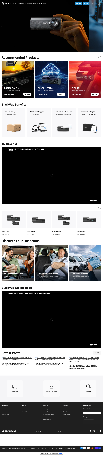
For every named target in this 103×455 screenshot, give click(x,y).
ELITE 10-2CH (31, 232)
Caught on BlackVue (47, 419)
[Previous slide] (99, 57)
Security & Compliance (70, 448)
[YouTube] (100, 431)
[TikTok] (97, 431)
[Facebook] (91, 431)
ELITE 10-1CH (56, 232)
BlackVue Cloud (5, 414)
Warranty (65, 411)
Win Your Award (46, 417)
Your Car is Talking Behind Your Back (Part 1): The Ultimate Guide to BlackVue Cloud (49, 364)
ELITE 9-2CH (81, 232)
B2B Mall (78, 3)
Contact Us (24, 411)
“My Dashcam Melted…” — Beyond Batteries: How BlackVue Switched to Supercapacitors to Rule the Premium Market (83, 366)
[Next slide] (100, 57)
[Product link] (14, 219)
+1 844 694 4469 (71, 431)
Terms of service (40, 448)
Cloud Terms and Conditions (58, 448)
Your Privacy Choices (54, 453)
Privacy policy (32, 448)
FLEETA (86, 3)
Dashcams (21, 3)
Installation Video (67, 414)
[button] (95, 3)
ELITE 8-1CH (5, 232)
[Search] (92, 3)
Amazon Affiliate (46, 411)
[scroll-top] (100, 452)
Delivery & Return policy (68, 409)
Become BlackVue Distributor (49, 414)
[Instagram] (94, 431)
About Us (24, 409)
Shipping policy (48, 448)
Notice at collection (44, 453)
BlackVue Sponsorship (47, 409)
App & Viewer (66, 417)
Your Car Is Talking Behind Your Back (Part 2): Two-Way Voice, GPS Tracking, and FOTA (15, 364)
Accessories (28, 3)
